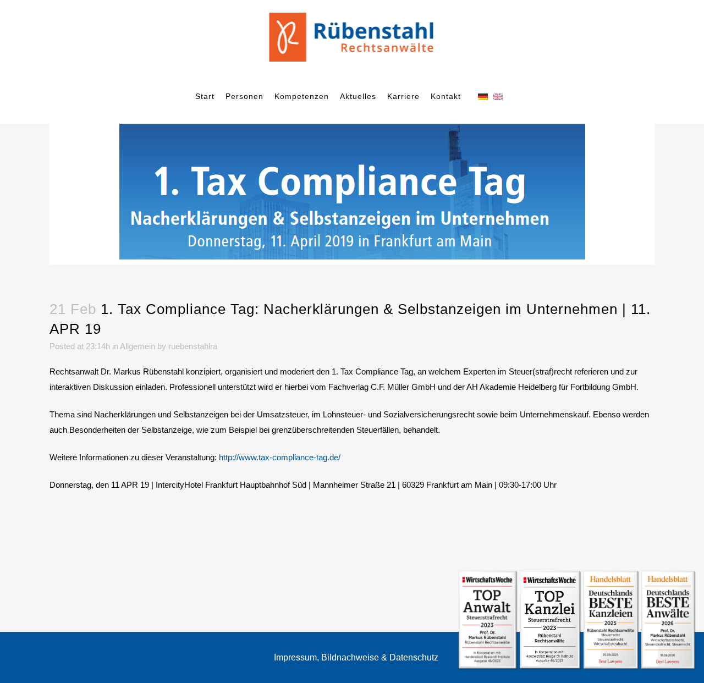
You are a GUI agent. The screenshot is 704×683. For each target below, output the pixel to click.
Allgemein (137, 346)
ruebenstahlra (192, 346)
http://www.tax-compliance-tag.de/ (279, 457)
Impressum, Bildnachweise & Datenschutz (356, 657)
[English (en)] (498, 96)
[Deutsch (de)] (483, 96)
